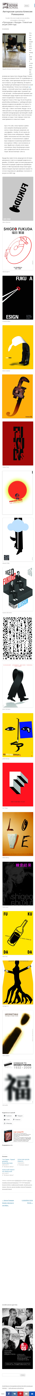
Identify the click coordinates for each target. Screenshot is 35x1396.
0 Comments (5, 29)
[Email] (26, 1394)
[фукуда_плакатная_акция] (18, 220)
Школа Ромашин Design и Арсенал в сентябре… (8, 1203)
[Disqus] (17, 1230)
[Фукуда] (18, 905)
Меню (26, 5)
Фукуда (9, 1187)
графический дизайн (17, 1185)
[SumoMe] (32, 1394)
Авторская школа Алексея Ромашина (17, 13)
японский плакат (7, 1189)
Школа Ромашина (26, 1187)
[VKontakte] (15, 1394)
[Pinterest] (20, 1394)
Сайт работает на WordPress (16, 1388)
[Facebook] (9, 1394)
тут (30, 87)
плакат (4, 1187)
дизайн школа (28, 1185)
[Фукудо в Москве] (14, 67)
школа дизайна (16, 1187)
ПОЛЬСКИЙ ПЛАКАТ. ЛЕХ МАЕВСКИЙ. (8, 1170)
